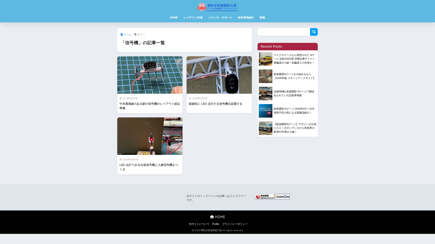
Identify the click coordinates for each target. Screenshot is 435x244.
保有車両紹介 (246, 17)
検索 (314, 32)
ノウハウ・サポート (220, 17)
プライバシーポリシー (235, 224)
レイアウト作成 (193, 17)
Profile (215, 224)
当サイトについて (199, 224)
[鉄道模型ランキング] (264, 196)
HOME (174, 17)
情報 (262, 17)
